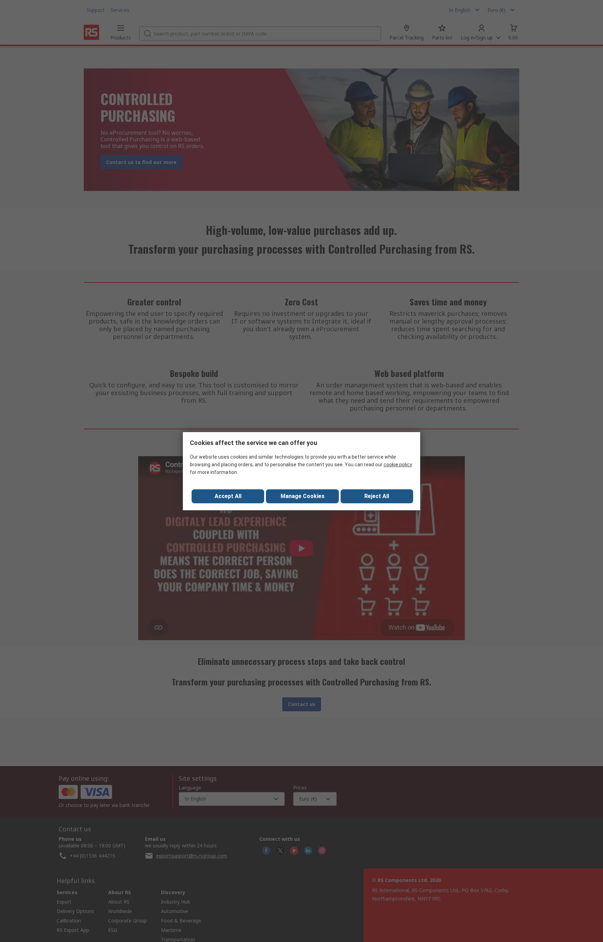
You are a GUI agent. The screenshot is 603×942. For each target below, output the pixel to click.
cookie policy (398, 464)
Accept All (228, 496)
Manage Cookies (303, 496)
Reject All (376, 496)
